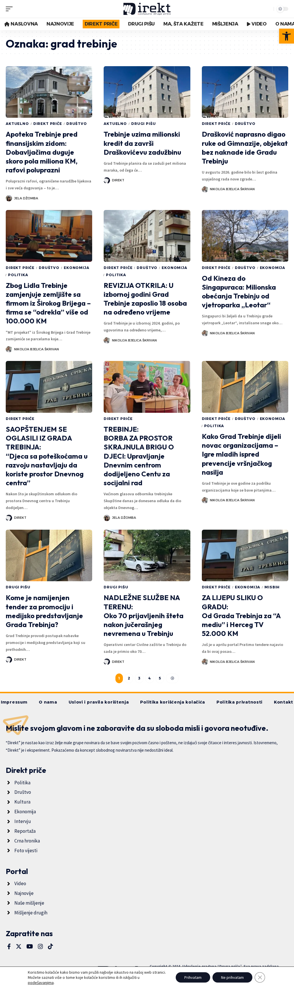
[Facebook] (9, 946)
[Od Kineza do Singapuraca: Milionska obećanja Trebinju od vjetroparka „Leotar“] (245, 236)
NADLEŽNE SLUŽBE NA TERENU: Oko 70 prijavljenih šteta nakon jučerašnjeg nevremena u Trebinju (143, 615)
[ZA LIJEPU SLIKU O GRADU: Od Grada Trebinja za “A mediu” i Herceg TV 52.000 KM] (245, 556)
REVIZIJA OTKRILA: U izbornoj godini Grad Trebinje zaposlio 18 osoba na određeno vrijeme (145, 299)
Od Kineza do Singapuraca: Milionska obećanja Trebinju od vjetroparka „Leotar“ (239, 291)
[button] (286, 36)
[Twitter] (18, 946)
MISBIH (272, 587)
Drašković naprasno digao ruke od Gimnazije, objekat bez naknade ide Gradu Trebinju (245, 147)
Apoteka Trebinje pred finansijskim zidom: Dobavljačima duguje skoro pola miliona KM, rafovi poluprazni (42, 152)
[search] (268, 9)
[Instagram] (40, 946)
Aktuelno (17, 123)
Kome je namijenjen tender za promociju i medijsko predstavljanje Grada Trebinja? (44, 611)
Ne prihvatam (232, 977)
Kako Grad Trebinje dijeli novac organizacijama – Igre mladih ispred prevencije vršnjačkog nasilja (241, 454)
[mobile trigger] (11, 9)
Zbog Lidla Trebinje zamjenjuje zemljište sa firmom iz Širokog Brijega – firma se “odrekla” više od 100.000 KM (48, 303)
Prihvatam (193, 977)
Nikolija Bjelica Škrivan (232, 189)
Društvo (76, 123)
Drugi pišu (143, 123)
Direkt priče (47, 123)
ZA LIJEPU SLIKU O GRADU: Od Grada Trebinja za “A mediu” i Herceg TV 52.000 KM (241, 615)
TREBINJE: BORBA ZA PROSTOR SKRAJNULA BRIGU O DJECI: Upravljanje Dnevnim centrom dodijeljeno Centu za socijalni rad (139, 456)
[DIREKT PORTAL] (147, 9)
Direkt (118, 180)
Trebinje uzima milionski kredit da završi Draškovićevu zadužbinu (142, 143)
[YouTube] (29, 946)
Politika (18, 275)
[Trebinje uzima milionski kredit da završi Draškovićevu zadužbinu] (147, 92)
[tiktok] (51, 946)
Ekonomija (76, 268)
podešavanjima (41, 982)
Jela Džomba (26, 198)
